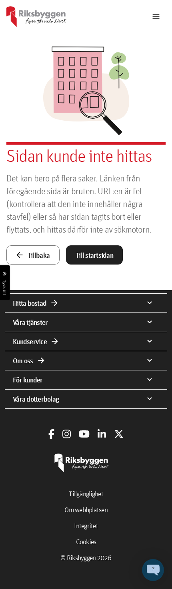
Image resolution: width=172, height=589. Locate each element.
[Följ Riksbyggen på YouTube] (84, 434)
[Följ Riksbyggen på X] (119, 434)
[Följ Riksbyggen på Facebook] (51, 434)
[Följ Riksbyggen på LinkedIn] (102, 434)
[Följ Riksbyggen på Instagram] (66, 434)
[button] (153, 570)
